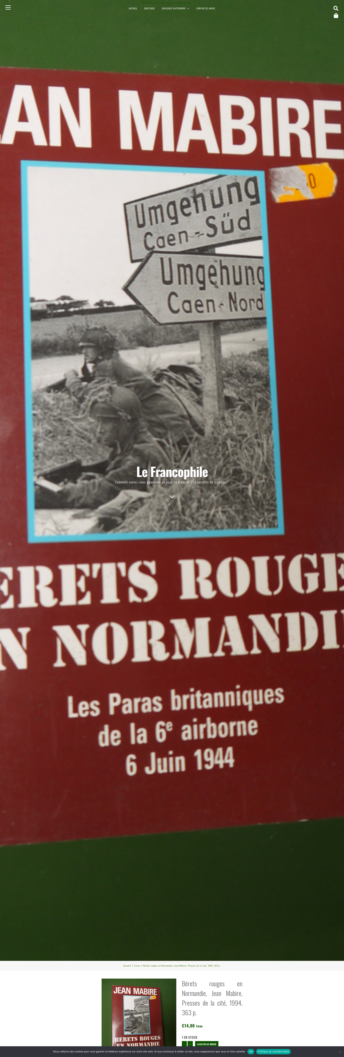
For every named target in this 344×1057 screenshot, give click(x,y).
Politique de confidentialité (273, 1051)
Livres (137, 965)
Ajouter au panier (206, 1044)
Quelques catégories (174, 8)
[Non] (339, 1051)
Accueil (133, 8)
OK (251, 1051)
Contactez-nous (205, 8)
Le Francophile (172, 471)
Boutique (149, 8)
